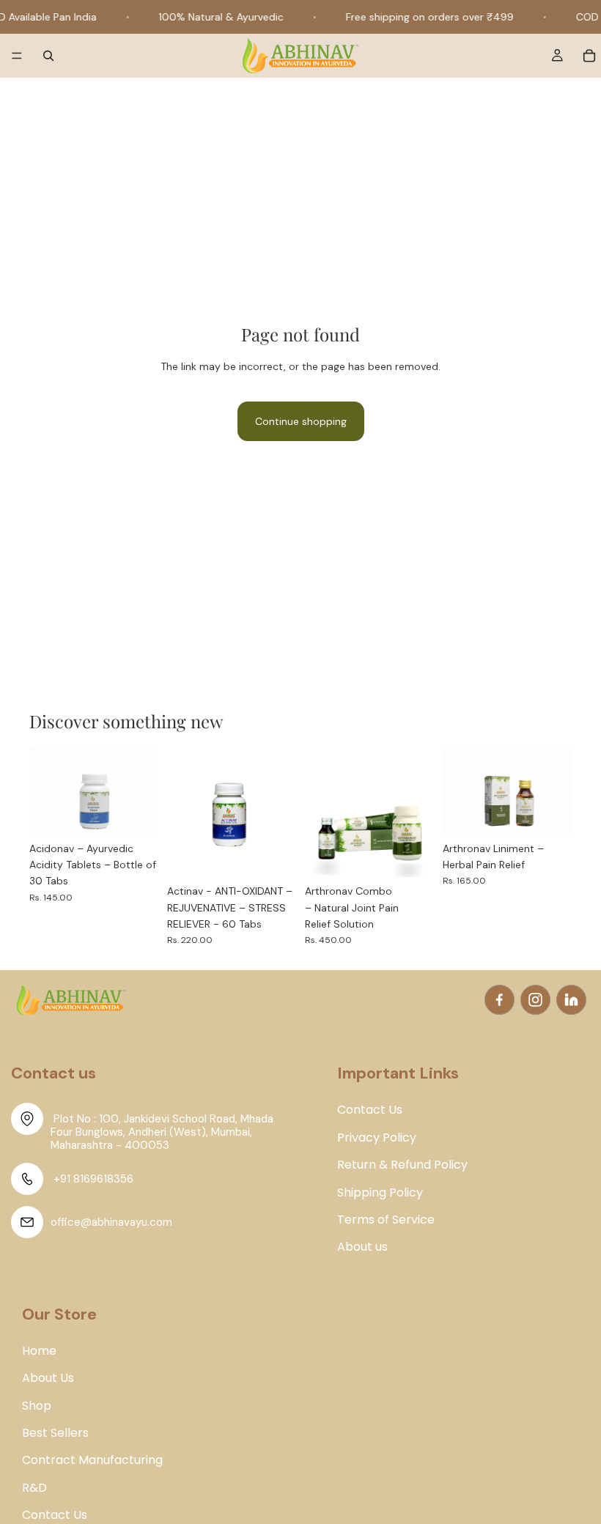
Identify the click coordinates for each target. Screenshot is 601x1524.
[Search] (48, 56)
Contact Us (54, 1515)
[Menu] (17, 56)
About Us (48, 1378)
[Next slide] (142, 791)
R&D (34, 1488)
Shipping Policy (380, 1193)
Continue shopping (301, 421)
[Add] (135, 812)
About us (362, 1247)
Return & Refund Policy (402, 1165)
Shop (36, 1406)
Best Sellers (55, 1433)
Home (39, 1351)
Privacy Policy (376, 1138)
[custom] (499, 1000)
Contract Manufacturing (92, 1460)
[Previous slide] (45, 791)
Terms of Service (386, 1220)
